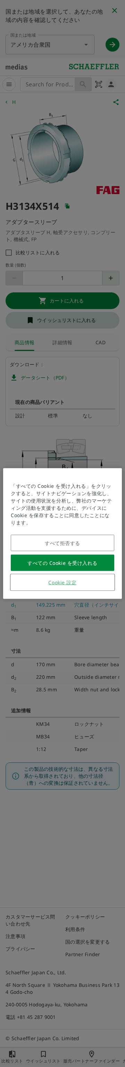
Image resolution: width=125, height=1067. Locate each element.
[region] (62, 533)
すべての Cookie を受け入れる (62, 563)
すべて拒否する (62, 543)
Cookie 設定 (62, 582)
